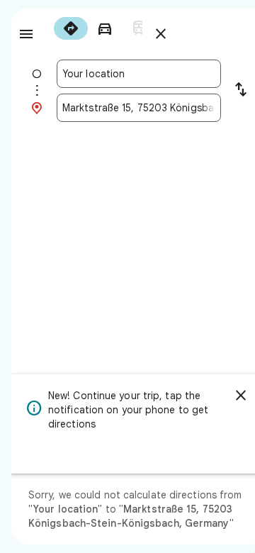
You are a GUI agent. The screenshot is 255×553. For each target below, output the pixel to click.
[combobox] (138, 74)
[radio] (71, 28)
